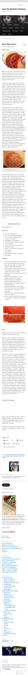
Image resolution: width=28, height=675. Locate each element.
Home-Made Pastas (10, 607)
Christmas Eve (7, 594)
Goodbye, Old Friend (7, 564)
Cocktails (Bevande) (8, 596)
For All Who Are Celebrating (9, 567)
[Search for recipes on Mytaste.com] (6, 527)
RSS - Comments (6, 537)
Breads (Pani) (7, 592)
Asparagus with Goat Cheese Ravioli (11, 559)
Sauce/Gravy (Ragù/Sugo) (19, 454)
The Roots (11, 27)
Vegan (5, 615)
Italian (11, 456)
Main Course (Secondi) (9, 581)
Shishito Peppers (6, 557)
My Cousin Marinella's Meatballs (10, 546)
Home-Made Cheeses (11, 605)
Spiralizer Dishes (8, 614)
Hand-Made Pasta (6, 31)
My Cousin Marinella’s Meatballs (10, 565)
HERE (13, 421)
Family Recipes (9, 454)
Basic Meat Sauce (9, 44)
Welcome (4, 27)
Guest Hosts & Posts (9, 622)
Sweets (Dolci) (7, 589)
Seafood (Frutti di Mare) (9, 586)
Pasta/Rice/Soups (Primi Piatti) (11, 582)
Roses (22, 27)
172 (24, 44)
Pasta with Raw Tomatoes (8, 560)
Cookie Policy (8, 669)
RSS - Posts (5, 536)
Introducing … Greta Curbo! (8, 562)
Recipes (20, 456)
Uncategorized (7, 632)
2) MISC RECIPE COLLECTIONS (10, 591)
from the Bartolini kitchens (14, 9)
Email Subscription (7, 474)
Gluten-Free (6, 602)
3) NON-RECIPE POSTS (7, 619)
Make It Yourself (8, 604)
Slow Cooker (7, 612)
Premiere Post (7, 628)
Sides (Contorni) (8, 587)
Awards (21, 31)
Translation (16, 24)
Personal (6, 625)
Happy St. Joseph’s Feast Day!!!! (10, 569)
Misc (7, 609)
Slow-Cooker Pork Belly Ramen (9, 572)
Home (3, 24)
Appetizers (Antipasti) (9, 579)
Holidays (6, 623)
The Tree (17, 27)
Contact (9, 34)
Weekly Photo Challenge (10, 633)
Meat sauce (15, 456)
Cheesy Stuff (15, 31)
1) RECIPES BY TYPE (7, 578)
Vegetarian (6, 617)
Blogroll (4, 34)
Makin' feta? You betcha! (8, 545)
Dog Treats (6, 599)
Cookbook (9, 24)
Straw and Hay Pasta (7, 543)
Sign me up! (6, 485)
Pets (5, 627)
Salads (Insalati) (8, 584)
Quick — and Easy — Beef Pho (9, 570)
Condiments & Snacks (9, 597)
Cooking (7, 456)
